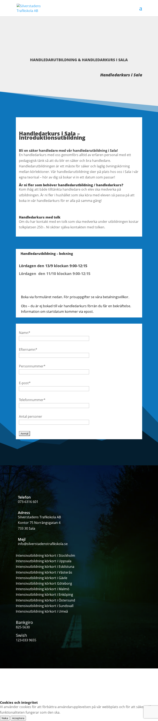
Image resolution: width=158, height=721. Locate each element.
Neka (5, 718)
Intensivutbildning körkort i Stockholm (45, 555)
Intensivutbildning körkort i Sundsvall (44, 606)
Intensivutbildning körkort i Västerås (44, 572)
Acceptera (18, 718)
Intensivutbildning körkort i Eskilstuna (45, 566)
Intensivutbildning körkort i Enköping (44, 594)
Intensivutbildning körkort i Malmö (42, 589)
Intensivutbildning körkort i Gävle (41, 578)
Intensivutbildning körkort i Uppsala (43, 561)
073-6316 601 (28, 501)
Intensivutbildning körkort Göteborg (44, 583)
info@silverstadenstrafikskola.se (43, 544)
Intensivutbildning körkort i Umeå (42, 611)
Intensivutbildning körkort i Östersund (45, 600)
